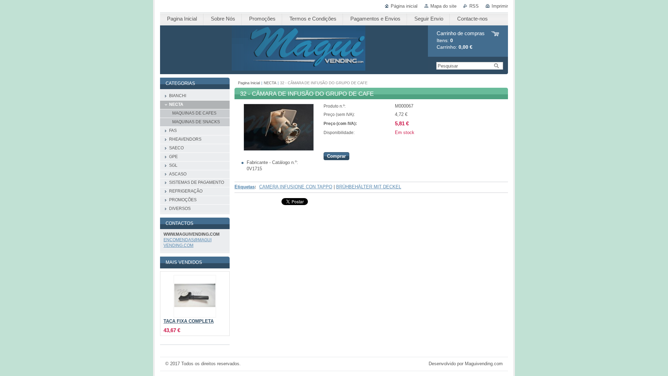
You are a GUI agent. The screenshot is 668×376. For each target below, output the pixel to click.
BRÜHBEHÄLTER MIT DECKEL (368, 186)
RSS (474, 6)
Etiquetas (244, 186)
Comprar (336, 156)
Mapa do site (443, 6)
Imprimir (500, 6)
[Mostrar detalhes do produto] (195, 296)
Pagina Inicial (249, 83)
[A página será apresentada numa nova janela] (279, 149)
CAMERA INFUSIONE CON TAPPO (295, 186)
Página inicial (404, 6)
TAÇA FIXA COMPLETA (189, 321)
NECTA (270, 83)
